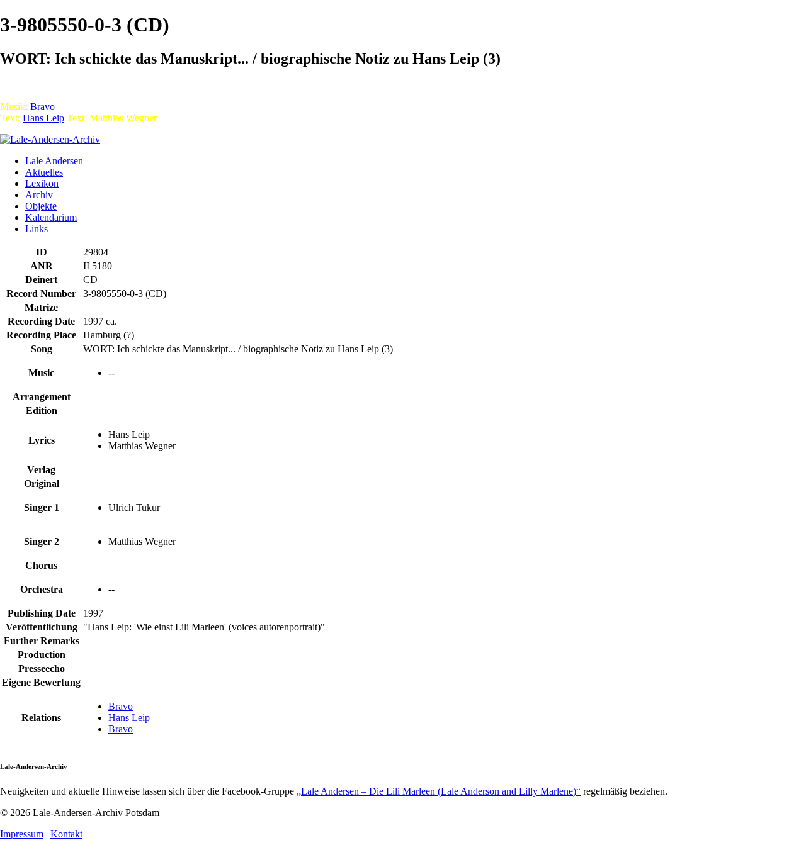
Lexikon (42, 183)
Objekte (41, 206)
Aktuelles (44, 172)
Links (36, 228)
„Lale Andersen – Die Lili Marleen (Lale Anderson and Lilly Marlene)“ (439, 791)
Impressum (21, 834)
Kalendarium (51, 217)
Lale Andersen (54, 160)
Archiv (39, 194)
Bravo (42, 106)
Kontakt (66, 834)
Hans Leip (43, 118)
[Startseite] (50, 139)
